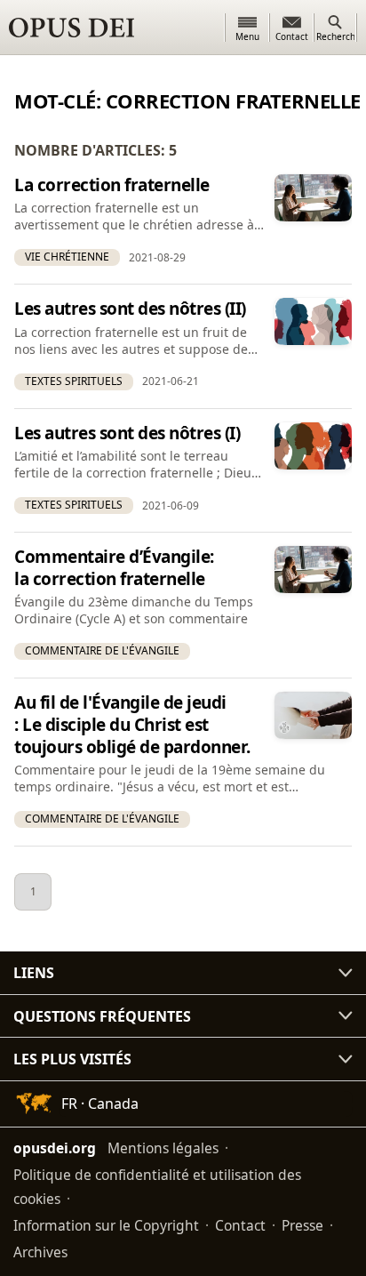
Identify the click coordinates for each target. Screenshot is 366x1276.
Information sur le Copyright (106, 1225)
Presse (302, 1225)
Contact (240, 1225)
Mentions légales (163, 1148)
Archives (40, 1252)
